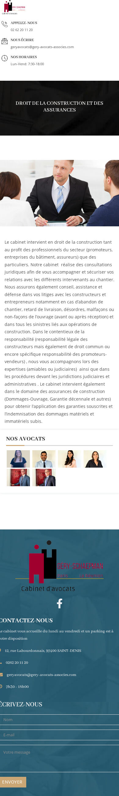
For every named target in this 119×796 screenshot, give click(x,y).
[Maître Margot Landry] (18, 459)
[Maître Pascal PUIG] (18, 477)
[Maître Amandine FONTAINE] (95, 459)
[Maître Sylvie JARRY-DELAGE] (69, 459)
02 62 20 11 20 (22, 29)
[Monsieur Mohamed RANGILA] (44, 459)
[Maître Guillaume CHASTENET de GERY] (44, 477)
